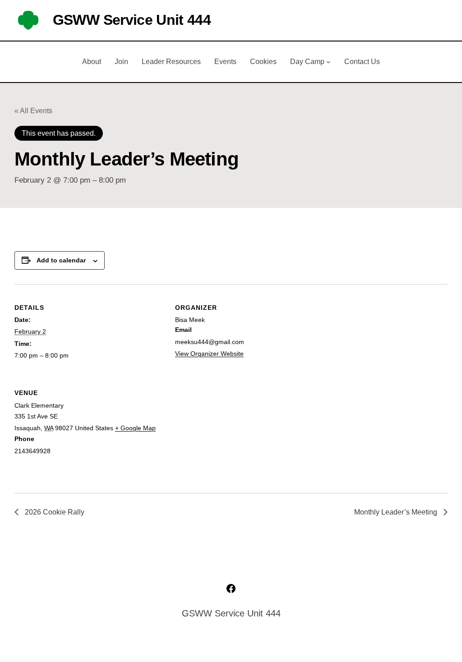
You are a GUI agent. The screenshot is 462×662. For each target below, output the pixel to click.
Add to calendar (61, 260)
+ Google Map (135, 428)
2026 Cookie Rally (53, 512)
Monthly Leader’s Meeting (396, 512)
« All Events (33, 111)
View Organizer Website (209, 353)
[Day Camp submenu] (328, 62)
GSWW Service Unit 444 (132, 20)
